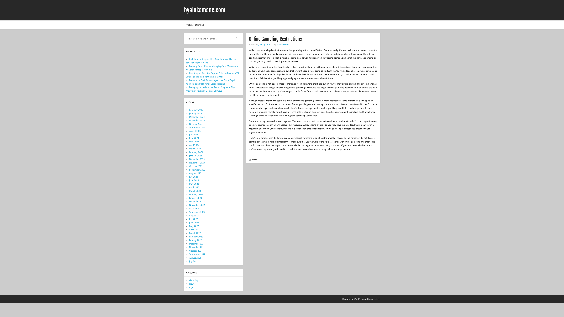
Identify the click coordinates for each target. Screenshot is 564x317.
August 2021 (195, 257)
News (254, 159)
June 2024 (194, 137)
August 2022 (195, 215)
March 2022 (195, 233)
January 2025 (195, 113)
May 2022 (194, 226)
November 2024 (197, 120)
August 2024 (195, 130)
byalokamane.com (204, 10)
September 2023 (197, 169)
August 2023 (195, 173)
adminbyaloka (283, 44)
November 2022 (197, 204)
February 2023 (196, 194)
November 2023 (197, 162)
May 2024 (194, 141)
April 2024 (194, 145)
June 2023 (194, 180)
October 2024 (195, 123)
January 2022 (195, 240)
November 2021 (196, 247)
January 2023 (195, 197)
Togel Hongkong (195, 24)
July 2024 (193, 134)
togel (191, 287)
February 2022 (196, 236)
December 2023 (197, 159)
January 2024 (195, 155)
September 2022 (197, 211)
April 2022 (194, 229)
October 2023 (196, 166)
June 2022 (194, 222)
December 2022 (197, 201)
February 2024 (196, 152)
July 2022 (193, 218)
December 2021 (196, 243)
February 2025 (196, 109)
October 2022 (195, 208)
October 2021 (195, 250)
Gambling (194, 280)
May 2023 (194, 183)
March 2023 (195, 190)
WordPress (359, 298)
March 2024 (195, 148)
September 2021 (197, 254)
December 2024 (197, 116)
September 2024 (197, 127)
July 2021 (193, 261)
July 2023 (193, 176)
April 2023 (194, 187)
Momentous (374, 298)
